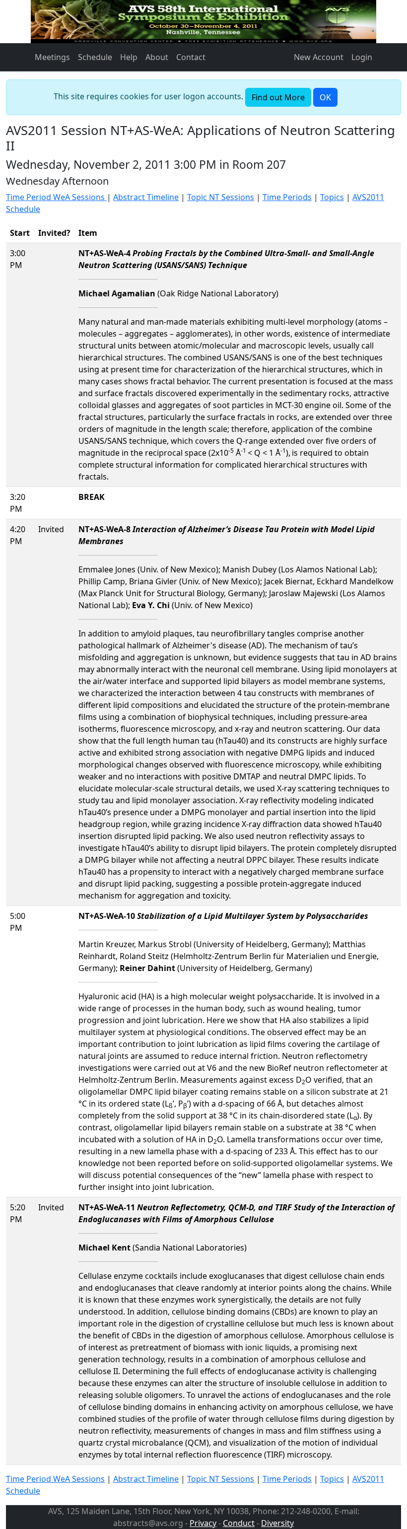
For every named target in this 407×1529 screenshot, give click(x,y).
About (156, 57)
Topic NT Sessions (220, 197)
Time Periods (287, 197)
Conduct (239, 1523)
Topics (332, 197)
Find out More (278, 97)
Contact (190, 57)
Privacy (203, 1523)
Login (361, 57)
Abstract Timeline (146, 197)
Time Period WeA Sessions (56, 197)
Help (128, 57)
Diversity (277, 1523)
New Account (318, 57)
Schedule (95, 57)
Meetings (52, 57)
